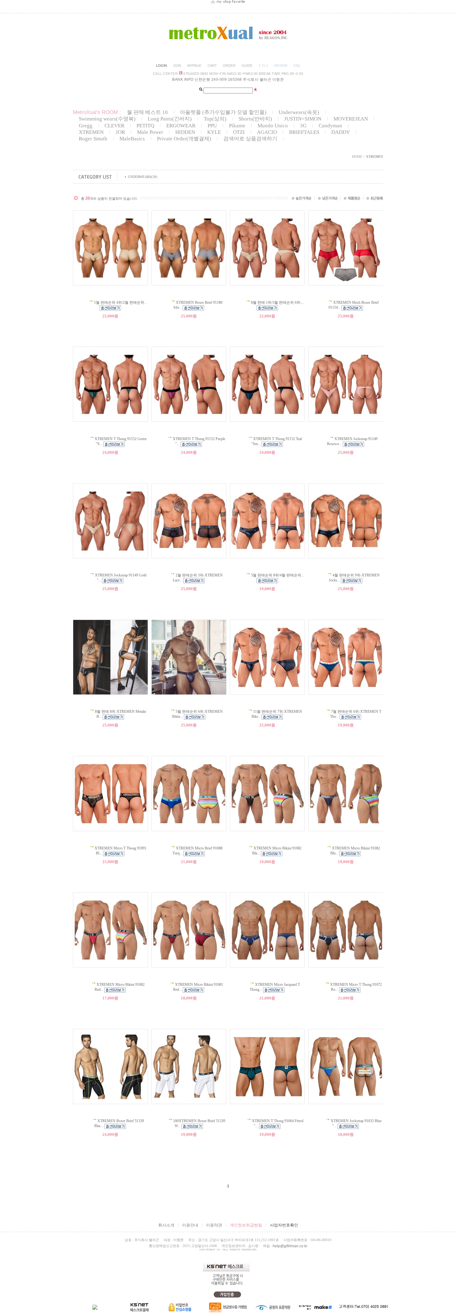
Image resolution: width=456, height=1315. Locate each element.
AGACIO (267, 132)
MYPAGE (194, 65)
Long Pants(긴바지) (170, 119)
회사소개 (166, 1225)
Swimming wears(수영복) (107, 119)
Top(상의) (215, 119)
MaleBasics (132, 139)
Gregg (85, 126)
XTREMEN (91, 132)
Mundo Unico (272, 126)
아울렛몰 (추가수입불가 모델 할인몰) (223, 112)
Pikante (237, 126)
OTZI (239, 132)
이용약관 (214, 1225)
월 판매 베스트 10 (147, 112)
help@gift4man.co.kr (290, 1246)
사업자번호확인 (284, 1225)
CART (212, 65)
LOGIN (161, 65)
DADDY (340, 132)
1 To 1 (263, 65)
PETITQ (145, 126)
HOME (357, 156)
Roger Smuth (93, 139)
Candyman (330, 126)
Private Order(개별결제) (184, 139)
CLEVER (114, 126)
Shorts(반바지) (255, 119)
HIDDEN (185, 132)
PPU (212, 126)
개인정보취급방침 (246, 1225)
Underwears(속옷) (299, 112)
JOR (120, 132)
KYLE (214, 132)
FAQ (296, 65)
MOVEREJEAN (350, 119)
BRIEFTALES (304, 132)
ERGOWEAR (180, 126)
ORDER (229, 65)
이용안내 (190, 1225)
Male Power (150, 132)
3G (303, 126)
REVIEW (280, 65)
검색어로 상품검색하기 (250, 139)
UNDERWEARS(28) (142, 177)
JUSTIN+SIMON (302, 119)
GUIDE (247, 65)
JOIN (177, 65)
